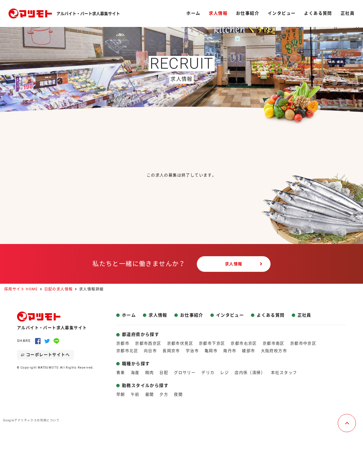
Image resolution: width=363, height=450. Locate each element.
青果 (120, 372)
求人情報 (233, 264)
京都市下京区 (212, 343)
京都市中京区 (303, 343)
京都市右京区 (244, 343)
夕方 (163, 394)
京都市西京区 (148, 343)
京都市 (122, 343)
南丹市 (229, 350)
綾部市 (248, 350)
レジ (224, 372)
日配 (163, 372)
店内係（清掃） (250, 372)
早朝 (120, 394)
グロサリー (185, 372)
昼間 (149, 394)
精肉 (149, 372)
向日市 (150, 350)
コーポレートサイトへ (48, 354)
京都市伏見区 (180, 343)
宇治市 (192, 350)
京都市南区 (273, 343)
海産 (135, 372)
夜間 (178, 394)
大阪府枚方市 (274, 350)
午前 (135, 394)
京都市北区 (127, 350)
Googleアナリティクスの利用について (31, 420)
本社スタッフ (284, 372)
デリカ (207, 372)
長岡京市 (171, 350)
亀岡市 (211, 350)
